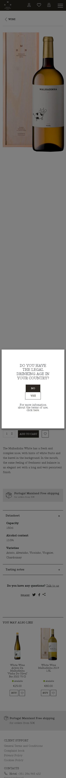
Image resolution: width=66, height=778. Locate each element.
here (36, 410)
